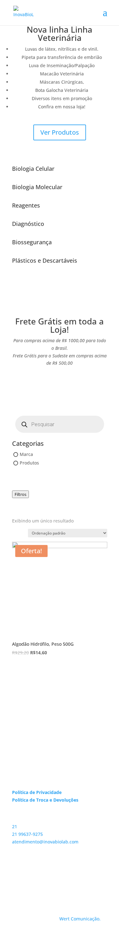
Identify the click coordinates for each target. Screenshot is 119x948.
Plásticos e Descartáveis (44, 260)
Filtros (20, 494)
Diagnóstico (28, 223)
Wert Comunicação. (80, 919)
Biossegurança (32, 242)
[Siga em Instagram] (17, 879)
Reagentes (26, 205)
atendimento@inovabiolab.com (45, 842)
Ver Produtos (59, 132)
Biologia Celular (33, 168)
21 (14, 826)
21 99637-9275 (27, 834)
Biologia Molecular (37, 187)
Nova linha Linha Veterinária (59, 33)
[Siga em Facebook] (30, 879)
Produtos (29, 463)
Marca (26, 454)
